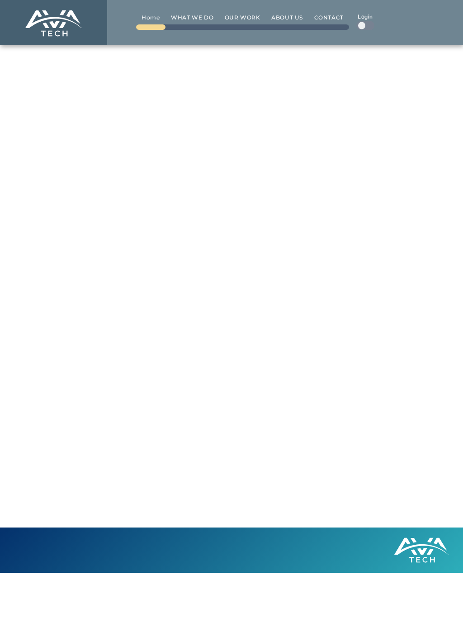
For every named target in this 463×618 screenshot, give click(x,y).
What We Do (192, 17)
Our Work (242, 17)
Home (151, 17)
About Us (287, 17)
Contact (329, 17)
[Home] (53, 22)
